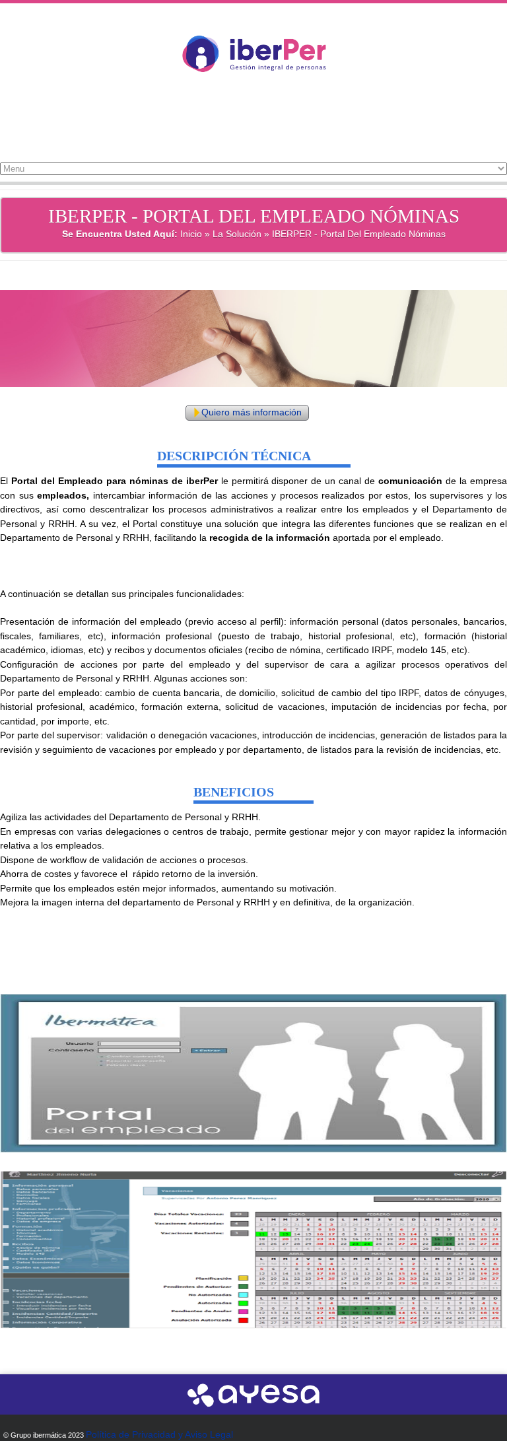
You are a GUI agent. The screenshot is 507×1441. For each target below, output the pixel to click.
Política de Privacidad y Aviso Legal (159, 1434)
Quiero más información (251, 412)
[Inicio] (254, 91)
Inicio (191, 233)
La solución (237, 233)
